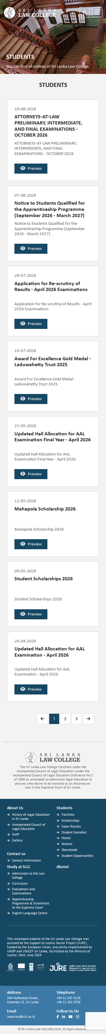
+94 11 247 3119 (69, 998)
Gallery (17, 840)
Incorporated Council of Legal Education (28, 827)
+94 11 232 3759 (68, 1002)
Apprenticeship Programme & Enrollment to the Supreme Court (30, 903)
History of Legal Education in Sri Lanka (30, 817)
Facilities (68, 815)
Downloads (69, 850)
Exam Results (71, 826)
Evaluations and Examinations (23, 891)
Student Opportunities (77, 856)
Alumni (63, 867)
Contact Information (26, 860)
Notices (67, 844)
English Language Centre (29, 913)
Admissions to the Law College (28, 876)
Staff (15, 834)
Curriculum (20, 884)
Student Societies (74, 832)
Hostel (66, 838)
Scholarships (71, 821)
